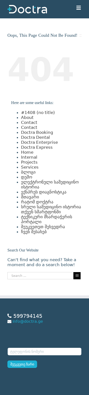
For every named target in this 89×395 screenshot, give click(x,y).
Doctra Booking (37, 132)
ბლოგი (28, 172)
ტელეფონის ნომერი (25, 344)
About (27, 117)
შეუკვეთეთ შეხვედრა (43, 226)
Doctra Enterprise (39, 142)
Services (30, 167)
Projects (29, 162)
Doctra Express (37, 147)
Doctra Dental (35, 137)
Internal (29, 157)
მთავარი (30, 196)
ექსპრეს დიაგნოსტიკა (44, 191)
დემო (26, 177)
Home (27, 152)
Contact (29, 122)
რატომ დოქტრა (37, 201)
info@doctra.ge (28, 321)
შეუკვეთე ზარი (22, 364)
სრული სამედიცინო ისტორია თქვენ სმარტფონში (51, 209)
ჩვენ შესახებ (34, 231)
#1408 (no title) (38, 112)
